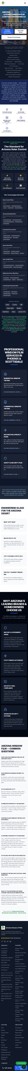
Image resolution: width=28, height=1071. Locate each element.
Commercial (4, 948)
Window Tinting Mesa (20, 1003)
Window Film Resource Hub (17, 328)
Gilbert (24, 491)
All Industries (18, 1027)
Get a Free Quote (22, 1068)
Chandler (19, 491)
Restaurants (18, 1035)
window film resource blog (9, 327)
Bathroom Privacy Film (7, 975)
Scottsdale (14, 491)
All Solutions (4, 970)
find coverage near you (8, 324)
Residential (4, 955)
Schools (17, 1040)
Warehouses (18, 1047)
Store (2, 1042)
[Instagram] (5, 941)
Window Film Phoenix (18, 911)
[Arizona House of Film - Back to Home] (3, 3)
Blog (2, 1037)
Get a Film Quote (20, 31)
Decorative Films (5, 965)
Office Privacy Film (6, 977)
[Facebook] (2, 941)
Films (2, 1027)
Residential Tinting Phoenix (9, 912)
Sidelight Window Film (6, 987)
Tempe (7, 493)
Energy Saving (5, 967)
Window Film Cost (5, 1052)
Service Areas (22, 912)
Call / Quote (8, 1068)
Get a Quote (4, 1047)
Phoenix (8, 491)
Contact (3, 1045)
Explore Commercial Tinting (12, 420)
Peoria (16, 493)
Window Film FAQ (5, 1054)
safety (22, 95)
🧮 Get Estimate (21, 1063)
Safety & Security (5, 960)
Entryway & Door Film (6, 984)
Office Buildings (19, 1030)
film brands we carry (19, 322)
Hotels (17, 1045)
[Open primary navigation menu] (25, 3)
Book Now (4, 1040)
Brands (3, 1030)
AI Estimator (4, 1050)
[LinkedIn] (10, 941)
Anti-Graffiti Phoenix (20, 968)
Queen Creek (22, 493)
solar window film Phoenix (15, 167)
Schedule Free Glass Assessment (7, 31)
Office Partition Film (6, 996)
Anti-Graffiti (4, 962)
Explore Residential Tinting (12, 392)
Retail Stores (18, 1032)
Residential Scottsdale (7, 957)
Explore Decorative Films (11, 448)
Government (18, 1042)
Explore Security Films (10, 474)
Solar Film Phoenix (20, 963)
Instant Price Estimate (14, 37)
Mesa (3, 493)
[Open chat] (23, 1067)
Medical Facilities (19, 1037)
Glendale (12, 493)
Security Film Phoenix (20, 966)
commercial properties (13, 316)
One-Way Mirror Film (6, 993)
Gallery (3, 1035)
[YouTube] (7, 941)
